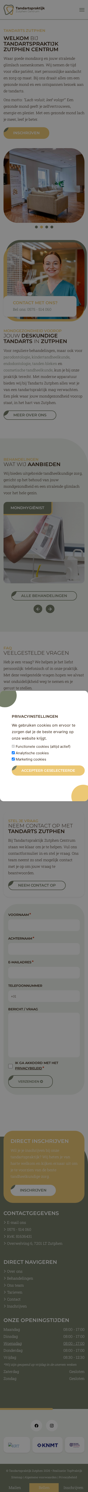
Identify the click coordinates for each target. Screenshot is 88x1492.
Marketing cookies (30, 759)
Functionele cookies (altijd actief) (42, 746)
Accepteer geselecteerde (48, 770)
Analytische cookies (32, 753)
